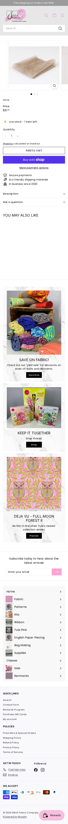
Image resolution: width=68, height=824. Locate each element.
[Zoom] (54, 85)
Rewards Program (14, 709)
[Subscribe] (57, 571)
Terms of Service (13, 752)
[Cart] (54, 15)
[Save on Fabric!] (34, 323)
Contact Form (11, 704)
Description (10, 193)
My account (10, 719)
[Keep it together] (34, 407)
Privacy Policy (11, 747)
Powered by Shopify (15, 816)
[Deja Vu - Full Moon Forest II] (34, 484)
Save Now (34, 375)
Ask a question (13, 202)
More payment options (34, 168)
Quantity (9, 129)
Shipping (8, 143)
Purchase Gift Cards (15, 714)
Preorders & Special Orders (19, 733)
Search (7, 700)
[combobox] (34, 28)
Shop (34, 444)
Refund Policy (11, 742)
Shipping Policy (12, 738)
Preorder (34, 535)
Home (6, 100)
